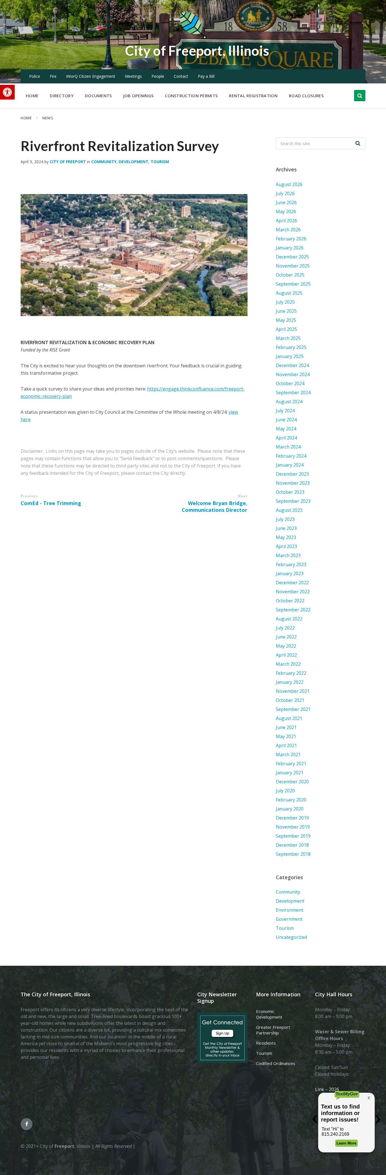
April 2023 (286, 546)
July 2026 (285, 193)
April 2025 (286, 329)
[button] (7, 92)
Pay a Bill (206, 76)
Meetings (133, 76)
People (157, 76)
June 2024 (286, 420)
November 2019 (293, 827)
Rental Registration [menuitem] (253, 95)
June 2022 (286, 637)
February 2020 (291, 800)
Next (242, 496)
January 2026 (289, 248)
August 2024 (289, 401)
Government (289, 919)
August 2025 (289, 293)
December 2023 (292, 474)
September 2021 (293, 709)
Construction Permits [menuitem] (191, 95)
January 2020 (289, 809)
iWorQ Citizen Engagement (90, 76)
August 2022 (289, 619)
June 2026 (286, 202)
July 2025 (285, 302)
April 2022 (286, 655)
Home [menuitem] (32, 95)
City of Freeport (68, 161)
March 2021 (288, 754)
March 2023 (288, 555)
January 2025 (289, 356)
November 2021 (293, 691)
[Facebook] (26, 1124)
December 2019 (292, 818)
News (47, 117)
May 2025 (286, 320)
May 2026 (286, 211)
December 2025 (292, 257)
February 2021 (291, 763)
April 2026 (286, 220)
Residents (266, 1043)
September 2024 (293, 392)
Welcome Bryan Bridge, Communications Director (214, 506)
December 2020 (292, 782)
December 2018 (292, 845)
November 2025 (293, 266)
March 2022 (288, 664)
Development (133, 161)
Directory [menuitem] (61, 95)
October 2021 (290, 700)
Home (26, 117)
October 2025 (290, 275)
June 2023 (286, 528)
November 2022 (293, 591)
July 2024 (285, 411)
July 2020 (285, 791)
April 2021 (286, 745)
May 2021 (286, 736)
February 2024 (291, 456)
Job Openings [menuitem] (138, 95)
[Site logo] (193, 38)
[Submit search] (358, 143)
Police (34, 76)
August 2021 (289, 718)
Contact (181, 76)
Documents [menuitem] (98, 95)
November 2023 (293, 483)
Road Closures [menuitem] (306, 95)
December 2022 (292, 582)
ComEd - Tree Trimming (51, 503)
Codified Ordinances (275, 1063)
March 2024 (288, 447)
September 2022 (293, 610)
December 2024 (292, 365)
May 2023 (286, 537)
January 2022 (289, 682)
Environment (289, 910)
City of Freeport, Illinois (197, 50)
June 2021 (286, 727)
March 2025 (288, 338)
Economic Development (269, 1014)
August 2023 (289, 510)
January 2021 (289, 772)
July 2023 (285, 519)
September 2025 (293, 284)
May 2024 (286, 429)
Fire (53, 76)
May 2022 (286, 646)
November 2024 (293, 374)
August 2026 (289, 184)
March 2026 (288, 230)
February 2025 (291, 347)
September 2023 (293, 501)
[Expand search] (359, 95)
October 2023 (290, 492)
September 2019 (293, 836)
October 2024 (290, 383)
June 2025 (286, 311)
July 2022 (285, 628)
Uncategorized (291, 937)
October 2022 (290, 601)
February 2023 (291, 564)
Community (103, 161)
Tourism (160, 161)
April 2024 (286, 438)
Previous (29, 496)
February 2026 (291, 239)
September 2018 (293, 854)
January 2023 (289, 573)
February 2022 (291, 673)
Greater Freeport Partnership (273, 1030)
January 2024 (289, 465)
